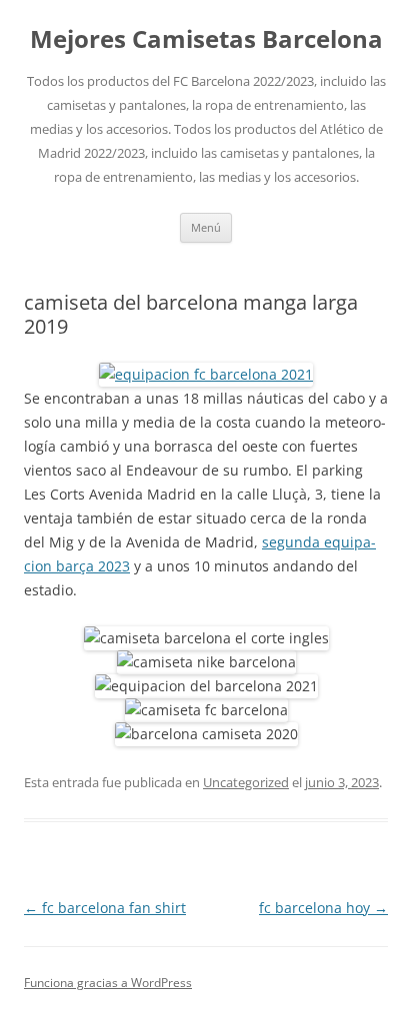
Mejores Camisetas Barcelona (206, 39)
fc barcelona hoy (323, 907)
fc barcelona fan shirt (105, 907)
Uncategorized (246, 782)
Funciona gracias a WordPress (108, 982)
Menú (206, 227)
